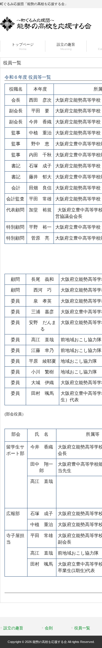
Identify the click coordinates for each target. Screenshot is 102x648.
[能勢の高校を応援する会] (46, 28)
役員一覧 (82, 628)
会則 (49, 628)
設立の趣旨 (13, 628)
